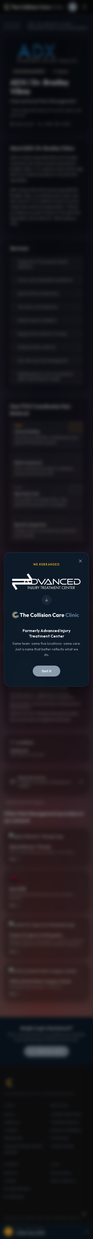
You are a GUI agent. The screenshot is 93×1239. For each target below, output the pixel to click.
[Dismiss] (80, 561)
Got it (46, 671)
